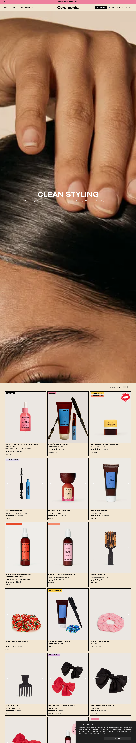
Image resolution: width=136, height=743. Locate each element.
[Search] (122, 8)
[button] (119, 387)
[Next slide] (43, 417)
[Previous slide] (7, 417)
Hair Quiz (101, 7)
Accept (117, 738)
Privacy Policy (100, 733)
